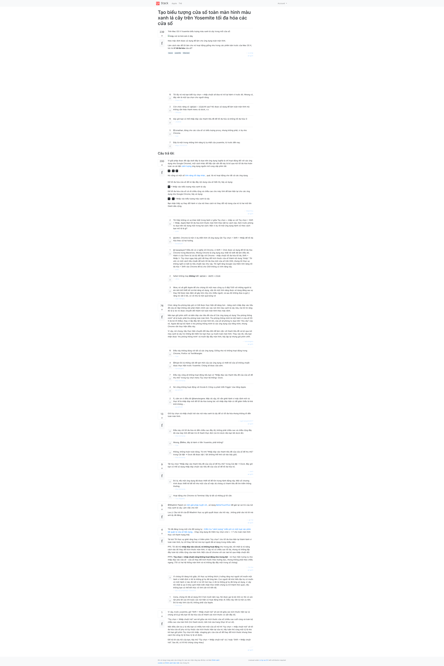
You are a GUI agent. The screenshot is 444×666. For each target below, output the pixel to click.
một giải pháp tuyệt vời (197, 505)
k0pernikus (249, 211)
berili (251, 471)
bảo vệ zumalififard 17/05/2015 (185, 590)
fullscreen (186, 53)
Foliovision (178, 605)
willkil (177, 231)
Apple (174, 3)
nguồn (251, 56)
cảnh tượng (186, 166)
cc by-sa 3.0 (263, 660)
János (177, 279)
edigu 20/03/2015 (181, 145)
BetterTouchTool (223, 505)
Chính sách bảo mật (172, 663)
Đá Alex (250, 567)
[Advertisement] (210, 73)
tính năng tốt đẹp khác (195, 175)
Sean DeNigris (180, 299)
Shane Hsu (178, 100)
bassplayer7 (179, 243)
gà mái (251, 520)
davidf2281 (179, 390)
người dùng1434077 (246, 421)
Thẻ (180, 3)
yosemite (178, 53)
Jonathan (178, 122)
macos (170, 53)
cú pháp (250, 53)
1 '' (252, 647)
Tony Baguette (180, 498)
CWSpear (178, 112)
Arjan (177, 136)
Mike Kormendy (180, 380)
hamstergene (249, 341)
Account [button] (282, 3)
